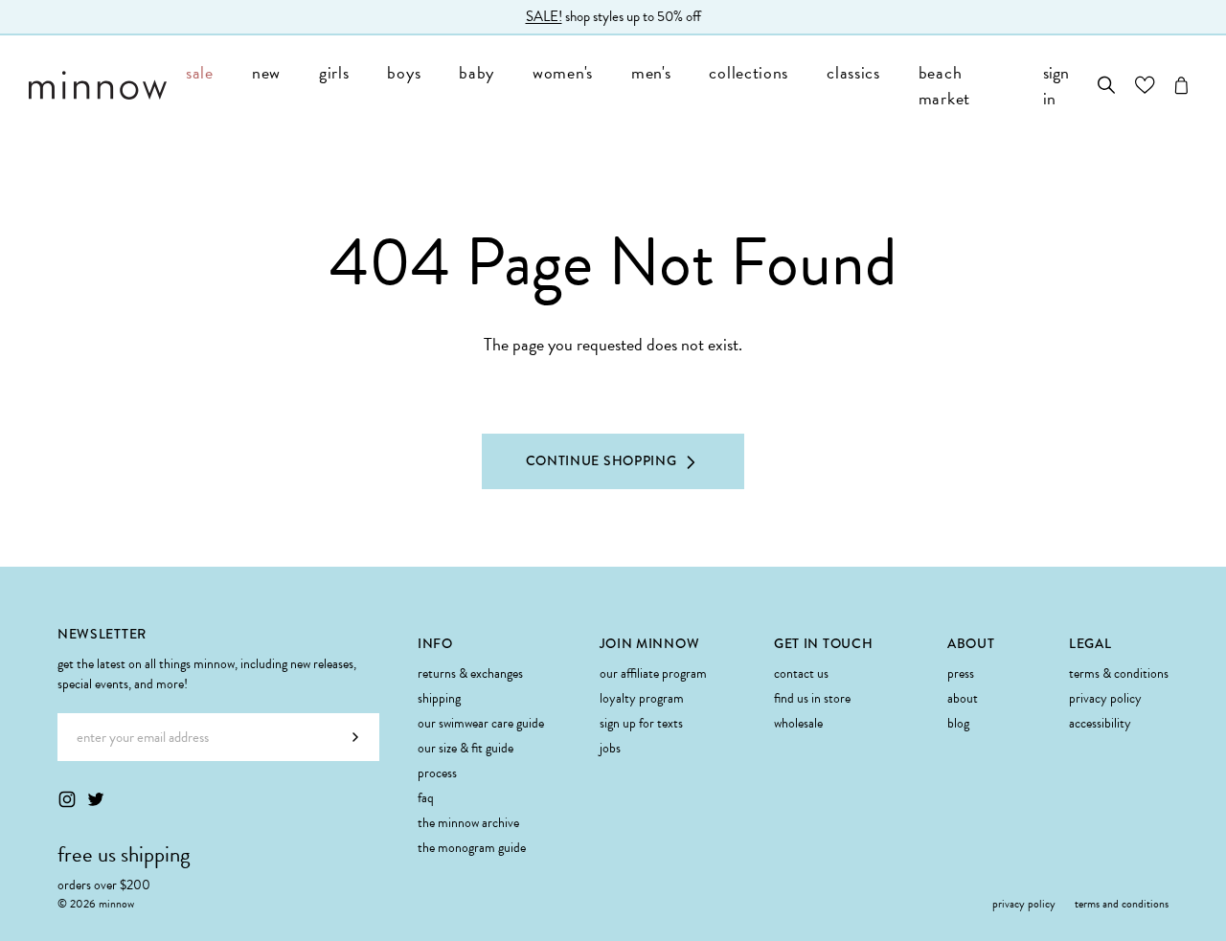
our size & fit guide (465, 748)
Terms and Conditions (1122, 903)
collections (748, 72)
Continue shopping (601, 460)
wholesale (798, 723)
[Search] (1106, 85)
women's (563, 72)
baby (476, 72)
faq (426, 798)
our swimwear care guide (481, 723)
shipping (439, 698)
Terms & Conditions (1119, 673)
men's (651, 72)
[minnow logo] (98, 85)
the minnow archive (468, 823)
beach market (944, 85)
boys (403, 72)
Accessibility (1100, 723)
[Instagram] (67, 799)
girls (334, 72)
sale (200, 72)
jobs (610, 748)
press (960, 673)
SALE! (544, 16)
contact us (801, 673)
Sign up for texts (641, 723)
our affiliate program (653, 673)
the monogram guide (472, 848)
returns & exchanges (470, 673)
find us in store (812, 698)
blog (958, 723)
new (266, 72)
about (962, 698)
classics (853, 72)
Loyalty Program (642, 698)
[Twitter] (95, 799)
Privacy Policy (1105, 698)
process (437, 773)
